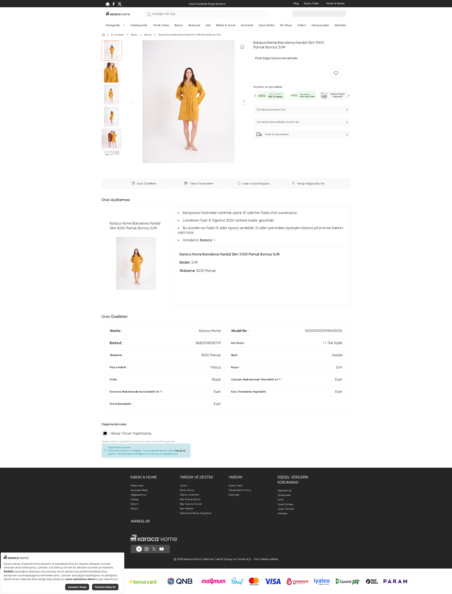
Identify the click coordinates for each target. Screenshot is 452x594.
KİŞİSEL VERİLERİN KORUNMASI (293, 480)
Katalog (135, 499)
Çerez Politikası (285, 504)
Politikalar (282, 513)
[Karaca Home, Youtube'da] (161, 549)
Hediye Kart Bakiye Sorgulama (195, 513)
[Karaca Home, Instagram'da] (146, 549)
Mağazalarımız (138, 494)
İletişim (134, 503)
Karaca (134, 508)
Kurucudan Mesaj (139, 490)
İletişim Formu (187, 490)
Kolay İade (234, 494)
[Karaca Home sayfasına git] (154, 537)
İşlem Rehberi (187, 508)
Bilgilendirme (284, 490)
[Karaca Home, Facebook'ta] (139, 549)
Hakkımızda (137, 485)
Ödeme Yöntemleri (189, 494)
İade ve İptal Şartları (190, 499)
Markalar (140, 521)
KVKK (281, 499)
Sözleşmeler (284, 495)
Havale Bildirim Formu (240, 490)
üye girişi (180, 450)
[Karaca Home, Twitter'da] (154, 549)
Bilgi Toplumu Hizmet (191, 503)
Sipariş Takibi (236, 485)
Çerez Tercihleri (286, 508)
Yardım (183, 485)
